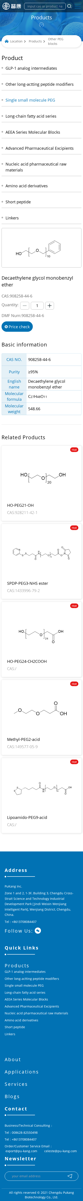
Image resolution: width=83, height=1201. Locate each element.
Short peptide (15, 1027)
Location (16, 41)
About (13, 1059)
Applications (22, 1072)
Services (16, 1084)
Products (35, 41)
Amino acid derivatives (21, 1020)
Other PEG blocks (55, 41)
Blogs (12, 1096)
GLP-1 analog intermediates (25, 972)
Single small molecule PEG (24, 985)
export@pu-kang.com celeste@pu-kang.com (41, 1151)
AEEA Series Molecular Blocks (26, 999)
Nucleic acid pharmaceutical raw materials (36, 1013)
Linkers (10, 1034)
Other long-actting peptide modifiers (32, 979)
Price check (19, 326)
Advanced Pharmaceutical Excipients (32, 1006)
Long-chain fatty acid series (25, 992)
